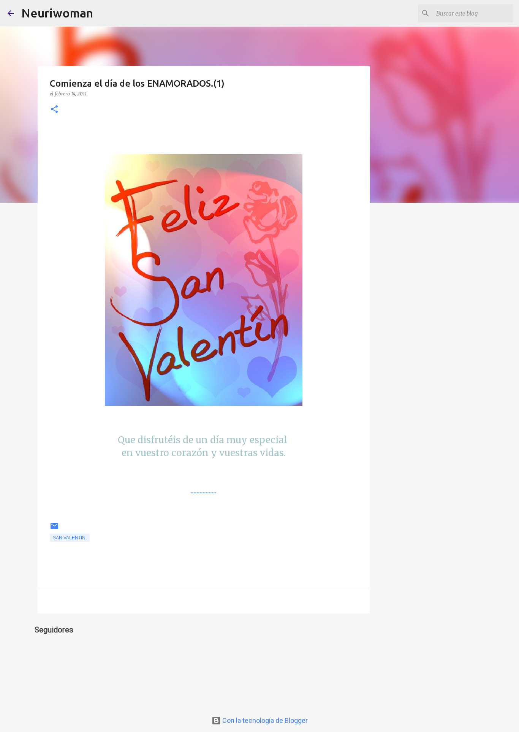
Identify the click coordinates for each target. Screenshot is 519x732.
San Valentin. (70, 537)
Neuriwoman (57, 13)
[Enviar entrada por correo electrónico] (54, 529)
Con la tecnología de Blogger (264, 720)
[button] (54, 110)
